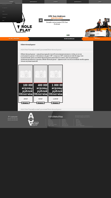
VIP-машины (78, 124)
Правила (56, 1)
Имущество (64, 123)
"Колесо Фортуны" (80, 125)
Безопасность (77, 1)
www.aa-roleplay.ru (57, 19)
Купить (25, 103)
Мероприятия (65, 125)
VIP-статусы (78, 123)
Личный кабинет (4, 14)
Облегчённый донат (54, 49)
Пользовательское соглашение (82, 115)
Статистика (4, 17)
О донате (42, 49)
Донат (3, 20)
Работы (63, 119)
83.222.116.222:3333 (13, 120)
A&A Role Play (26, 49)
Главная (11, 1)
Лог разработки (4, 8)
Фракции (64, 120)
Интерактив (50, 123)
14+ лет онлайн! (14, 38)
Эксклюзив (78, 122)
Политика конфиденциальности (82, 117)
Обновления (4, 5)
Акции (3, 11)
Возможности (33, 1)
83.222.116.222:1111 (69, 38)
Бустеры (78, 120)
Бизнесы (64, 122)
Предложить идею (52, 124)
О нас (49, 119)
